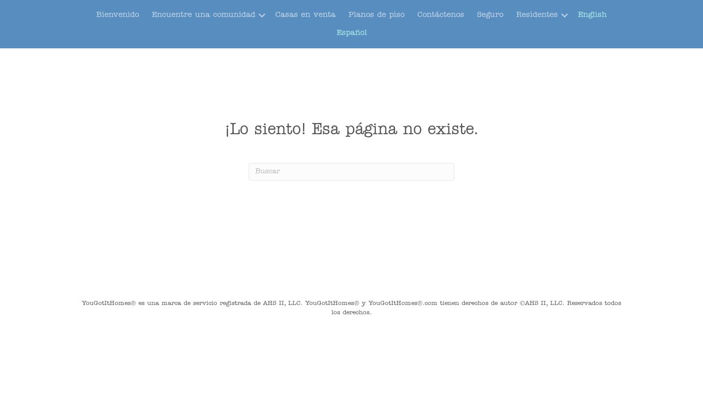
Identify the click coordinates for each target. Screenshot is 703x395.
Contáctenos (440, 15)
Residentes (537, 15)
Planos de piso (376, 15)
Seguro (490, 15)
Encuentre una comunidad (203, 15)
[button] (262, 15)
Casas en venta (305, 15)
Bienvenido (117, 15)
